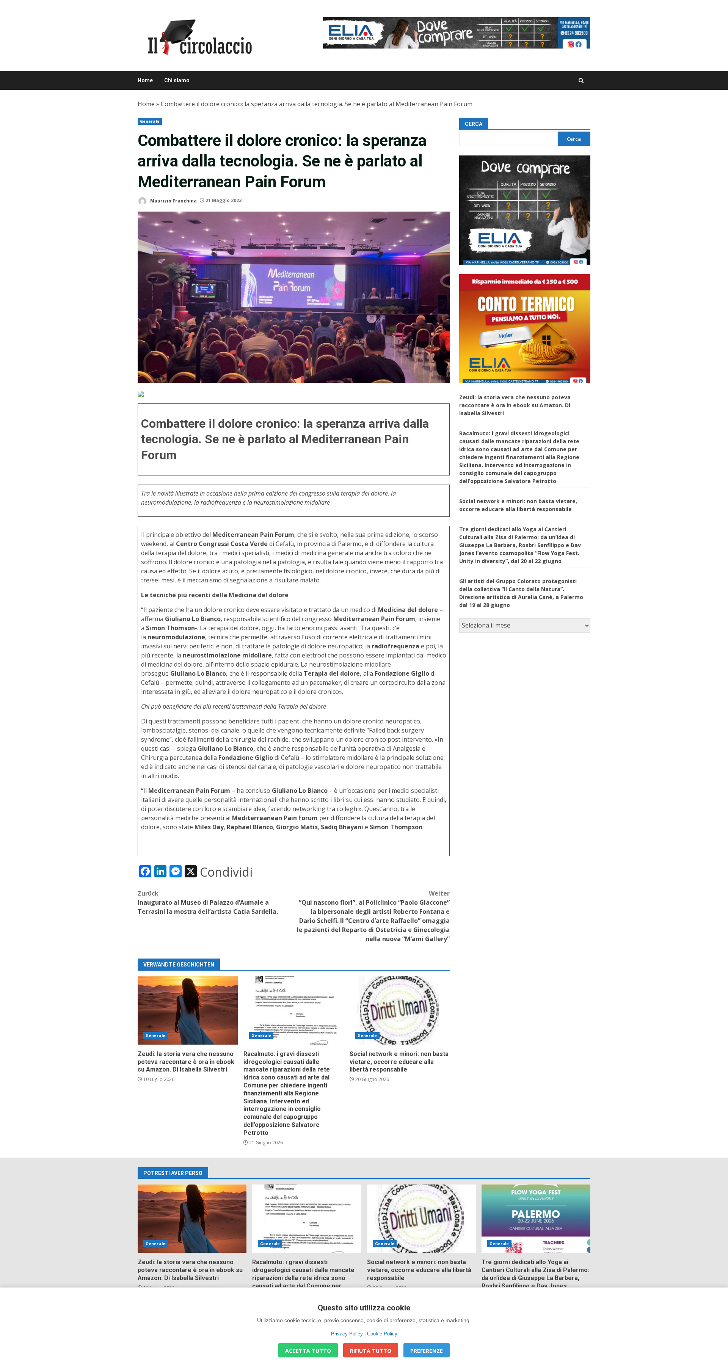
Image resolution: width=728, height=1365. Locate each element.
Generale (150, 121)
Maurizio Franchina (173, 200)
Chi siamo (177, 80)
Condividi (226, 872)
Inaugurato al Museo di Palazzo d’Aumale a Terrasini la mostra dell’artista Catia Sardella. (208, 902)
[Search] (581, 80)
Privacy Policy (347, 1334)
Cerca (473, 124)
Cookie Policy (382, 1334)
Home (145, 80)
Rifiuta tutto (370, 1350)
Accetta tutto (308, 1350)
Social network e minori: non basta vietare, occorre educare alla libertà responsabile (400, 1010)
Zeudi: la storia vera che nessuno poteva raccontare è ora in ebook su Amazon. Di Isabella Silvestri (188, 1010)
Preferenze (426, 1350)
